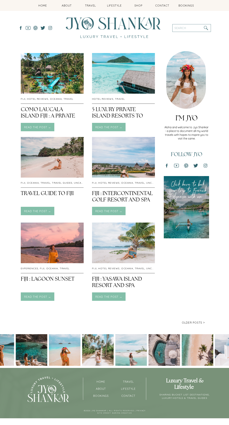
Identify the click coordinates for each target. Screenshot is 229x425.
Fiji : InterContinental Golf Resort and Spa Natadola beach (122, 200)
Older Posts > (193, 322)
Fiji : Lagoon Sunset (47, 279)
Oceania (56, 98)
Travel (68, 98)
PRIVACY (141, 411)
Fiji (23, 98)
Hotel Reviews (37, 98)
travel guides (62, 182)
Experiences (29, 268)
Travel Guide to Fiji (47, 193)
